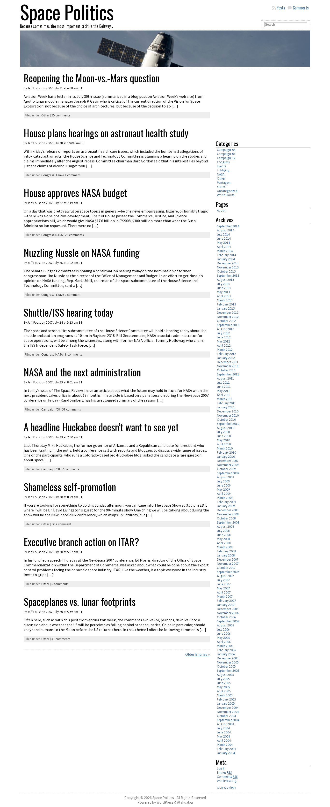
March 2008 (225, 547)
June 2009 (224, 485)
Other (45, 115)
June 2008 (224, 535)
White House (226, 195)
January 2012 (226, 358)
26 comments (74, 235)
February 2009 (226, 502)
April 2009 (224, 493)
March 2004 (225, 744)
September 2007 (228, 572)
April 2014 (224, 247)
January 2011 (226, 407)
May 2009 (223, 489)
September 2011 (228, 374)
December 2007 (227, 559)
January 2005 (226, 703)
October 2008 (226, 518)
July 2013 (223, 284)
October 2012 (226, 321)
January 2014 (226, 259)
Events (221, 166)
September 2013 (228, 275)
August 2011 (225, 378)
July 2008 (223, 531)
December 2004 (227, 707)
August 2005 (225, 675)
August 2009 (225, 477)
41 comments (60, 639)
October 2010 (226, 419)
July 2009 (223, 481)
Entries (224, 772)
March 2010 (225, 448)
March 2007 (225, 596)
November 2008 (228, 514)
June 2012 (224, 337)
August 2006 (225, 625)
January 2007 (226, 605)
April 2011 (224, 395)
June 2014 (224, 238)
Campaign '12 (226, 158)
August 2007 (225, 576)
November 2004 (228, 712)
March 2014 (225, 251)
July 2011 (223, 382)
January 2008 (226, 555)
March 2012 (225, 349)
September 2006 (228, 621)
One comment (61, 524)
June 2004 (224, 732)
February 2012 (226, 354)
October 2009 (226, 469)
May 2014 (223, 242)
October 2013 (226, 271)
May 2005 (223, 687)
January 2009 (226, 506)
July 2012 (223, 333)
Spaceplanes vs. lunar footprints (80, 601)
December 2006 (227, 609)
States (221, 187)
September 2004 (228, 720)
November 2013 (228, 267)
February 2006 (226, 650)
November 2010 (228, 415)
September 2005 (228, 670)
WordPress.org (227, 781)
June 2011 (224, 386)
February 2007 (226, 600)
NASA (59, 235)
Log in (221, 768)
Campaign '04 (226, 150)
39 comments (71, 409)
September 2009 (228, 473)
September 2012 (228, 325)
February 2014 (226, 255)
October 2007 (226, 568)
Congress (47, 175)
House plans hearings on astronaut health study (106, 133)
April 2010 (224, 444)
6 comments (59, 584)
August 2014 (225, 230)
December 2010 (227, 411)
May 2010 (223, 440)
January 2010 (226, 456)
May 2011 (223, 391)
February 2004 (226, 749)
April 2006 (224, 642)
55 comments (60, 115)
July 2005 (223, 679)
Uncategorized (227, 191)
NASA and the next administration (82, 372)
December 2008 (227, 510)
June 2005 (224, 683)
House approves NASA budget (75, 192)
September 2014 (228, 226)
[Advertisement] (256, 102)
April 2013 (224, 296)
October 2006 (226, 617)
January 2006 (226, 654)
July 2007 (223, 580)
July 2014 (223, 234)
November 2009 (228, 465)
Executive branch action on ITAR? (81, 541)
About (221, 210)
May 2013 (223, 292)
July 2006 (223, 629)
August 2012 (225, 329)
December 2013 (227, 263)
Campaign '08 (50, 409)
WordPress (165, 802)
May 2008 (223, 539)
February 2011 (226, 403)
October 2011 (226, 370)
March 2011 (225, 399)
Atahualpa (185, 802)
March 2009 (225, 498)
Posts (281, 7)
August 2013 (225, 280)
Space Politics (163, 797)
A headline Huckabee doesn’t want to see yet (101, 427)
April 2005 (224, 691)
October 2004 (226, 716)
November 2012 (228, 317)
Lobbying (223, 170)
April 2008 (224, 543)
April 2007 (224, 592)
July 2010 (223, 432)
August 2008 (225, 526)
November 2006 (228, 613)
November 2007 (228, 563)
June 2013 (224, 288)
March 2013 (225, 300)
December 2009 (227, 461)
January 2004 (226, 753)
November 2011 (228, 366)
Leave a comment (68, 175)
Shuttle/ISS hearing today (68, 312)
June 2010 (224, 436)
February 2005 (226, 699)
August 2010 (225, 428)
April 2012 (224, 345)
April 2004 (224, 740)
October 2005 (226, 666)
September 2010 (228, 424)
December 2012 (227, 312)
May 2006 (223, 638)
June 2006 (224, 633)
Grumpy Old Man (226, 787)
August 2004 (225, 724)
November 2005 (228, 662)
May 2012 (223, 341)
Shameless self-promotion (70, 487)
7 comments (70, 469)
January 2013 (226, 308)
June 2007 (224, 584)
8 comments (73, 354)
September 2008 (228, 522)
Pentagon (223, 182)
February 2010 (226, 452)
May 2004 (223, 736)
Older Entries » (197, 654)
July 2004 (223, 728)
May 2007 (223, 588)
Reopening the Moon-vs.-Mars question (91, 78)
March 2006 (225, 646)
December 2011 (227, 362)
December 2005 (227, 658)
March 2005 (225, 695)
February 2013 (226, 304)
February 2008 (226, 551)
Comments (301, 7)
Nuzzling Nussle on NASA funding (81, 252)
